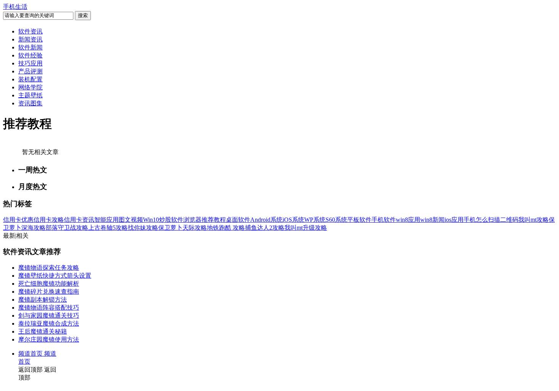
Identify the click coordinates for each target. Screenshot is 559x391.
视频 (137, 219)
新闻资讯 (30, 39)
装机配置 (30, 79)
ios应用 (454, 219)
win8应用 (408, 219)
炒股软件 (171, 219)
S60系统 (336, 219)
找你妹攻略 (143, 227)
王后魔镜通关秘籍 (42, 331)
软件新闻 (30, 47)
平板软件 (359, 219)
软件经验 (30, 55)
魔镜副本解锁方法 (42, 299)
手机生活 (15, 6)
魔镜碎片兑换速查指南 (48, 291)
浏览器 (192, 219)
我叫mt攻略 (533, 219)
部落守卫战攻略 (67, 227)
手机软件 (384, 219)
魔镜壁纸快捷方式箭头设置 (54, 275)
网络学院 (30, 87)
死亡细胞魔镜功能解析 (48, 283)
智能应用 (106, 219)
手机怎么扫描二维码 (491, 219)
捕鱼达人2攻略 (264, 227)
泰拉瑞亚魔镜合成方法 (48, 323)
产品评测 (30, 71)
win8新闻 (432, 219)
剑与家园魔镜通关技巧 (48, 315)
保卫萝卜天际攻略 (182, 227)
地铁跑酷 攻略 (226, 227)
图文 (125, 219)
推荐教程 (214, 219)
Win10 (151, 219)
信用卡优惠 (18, 219)
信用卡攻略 (48, 219)
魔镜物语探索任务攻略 (48, 267)
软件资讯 (30, 31)
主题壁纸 (30, 95)
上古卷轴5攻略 (108, 227)
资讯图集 (30, 103)
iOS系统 (293, 219)
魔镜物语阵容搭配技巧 (48, 307)
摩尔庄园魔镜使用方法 (48, 339)
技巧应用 (30, 63)
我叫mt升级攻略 (305, 227)
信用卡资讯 (79, 219)
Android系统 (266, 219)
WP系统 (315, 219)
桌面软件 (238, 219)
